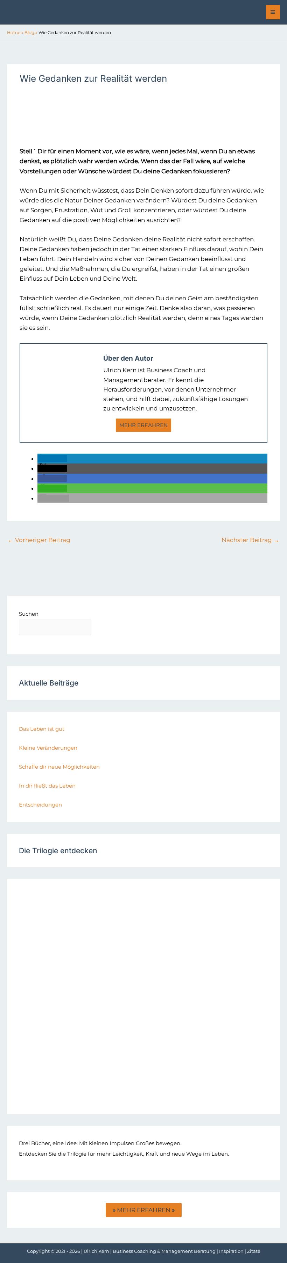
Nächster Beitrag (250, 539)
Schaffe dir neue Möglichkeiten (59, 766)
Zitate (253, 1251)
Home (13, 32)
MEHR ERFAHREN (143, 425)
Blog (29, 32)
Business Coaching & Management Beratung (164, 1251)
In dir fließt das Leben (47, 785)
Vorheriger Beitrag (39, 539)
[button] (52, 458)
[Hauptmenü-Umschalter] (273, 12)
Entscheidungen (40, 804)
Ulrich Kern (96, 1251)
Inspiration (231, 1251)
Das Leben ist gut (41, 729)
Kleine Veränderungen (48, 747)
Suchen (28, 613)
